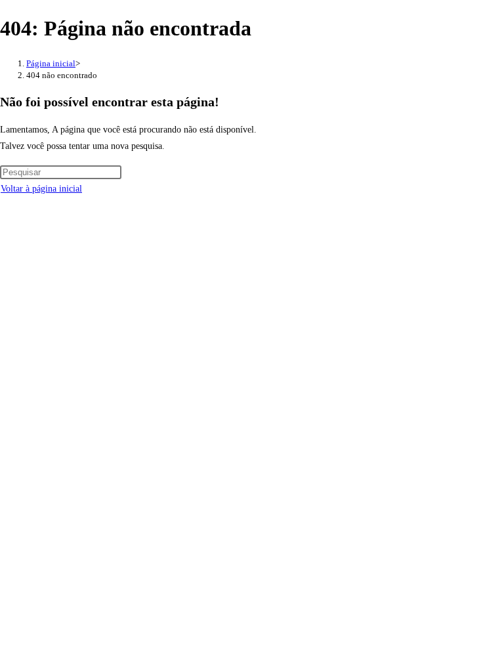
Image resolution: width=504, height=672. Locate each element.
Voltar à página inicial (41, 189)
